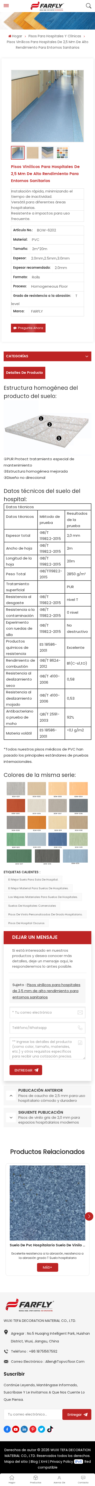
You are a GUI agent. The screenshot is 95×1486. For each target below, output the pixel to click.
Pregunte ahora (30, 328)
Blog (34, 1461)
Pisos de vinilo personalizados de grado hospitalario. (45, 914)
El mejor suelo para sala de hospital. (33, 879)
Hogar (17, 36)
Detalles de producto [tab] (24, 372)
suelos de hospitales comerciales (32, 906)
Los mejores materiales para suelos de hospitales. (43, 897)
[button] (89, 1216)
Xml (44, 1461)
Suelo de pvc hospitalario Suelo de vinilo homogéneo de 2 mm (47, 1245)
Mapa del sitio (16, 1461)
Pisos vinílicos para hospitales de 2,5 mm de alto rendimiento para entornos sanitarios (46, 991)
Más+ (47, 1267)
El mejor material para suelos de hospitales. (38, 888)
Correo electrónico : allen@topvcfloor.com (48, 1361)
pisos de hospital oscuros (26, 923)
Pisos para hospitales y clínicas (54, 36)
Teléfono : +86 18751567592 (34, 1351)
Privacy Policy (61, 1461)
